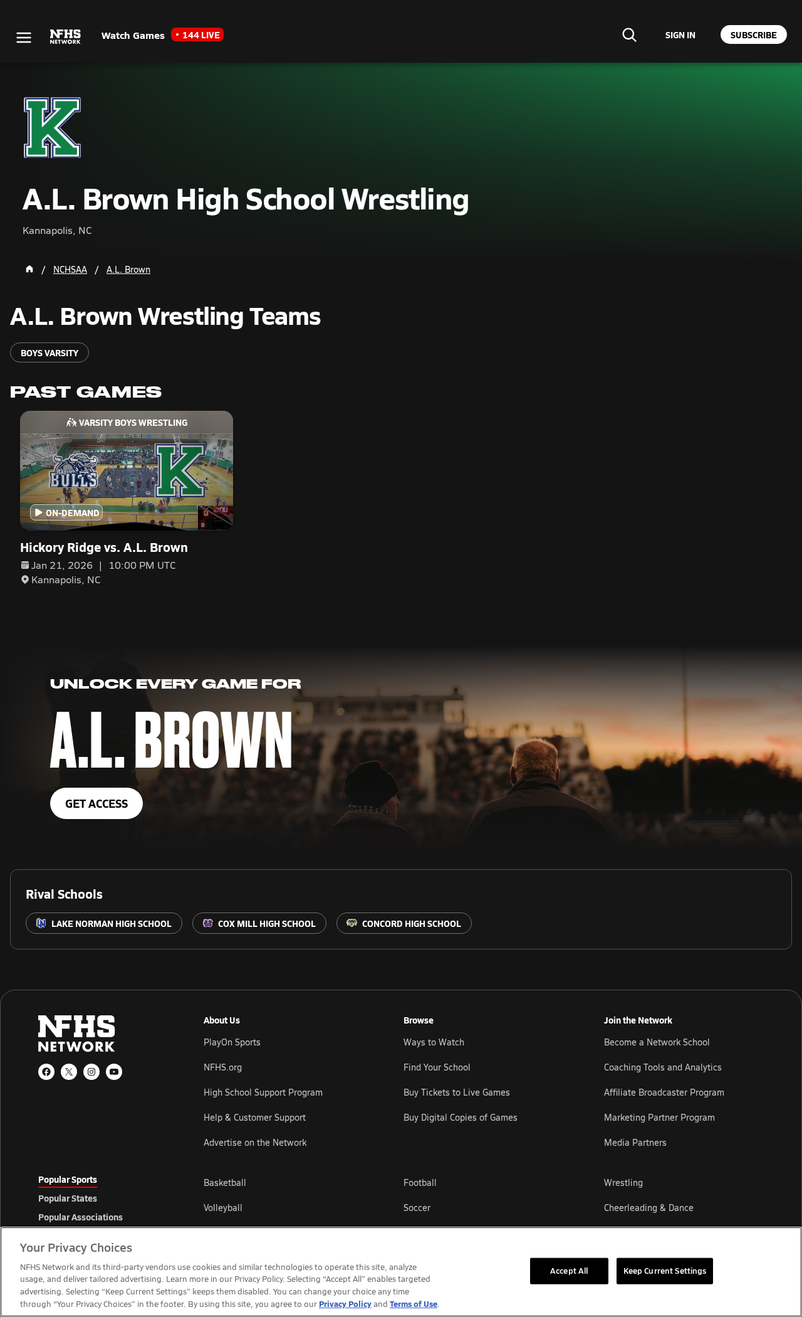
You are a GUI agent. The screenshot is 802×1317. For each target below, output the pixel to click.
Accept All (569, 1270)
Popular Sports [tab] (67, 1179)
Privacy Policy (345, 1303)
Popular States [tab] (67, 1197)
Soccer (417, 1208)
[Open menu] (24, 37)
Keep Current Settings (665, 1270)
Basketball (225, 1182)
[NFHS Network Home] (65, 37)
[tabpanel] (484, 1207)
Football (420, 1182)
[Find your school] (629, 34)
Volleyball (223, 1208)
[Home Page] (29, 269)
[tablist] (101, 1198)
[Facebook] (46, 1072)
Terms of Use (413, 1303)
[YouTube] (114, 1072)
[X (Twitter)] (69, 1072)
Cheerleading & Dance (649, 1208)
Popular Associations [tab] (80, 1216)
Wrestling (623, 1182)
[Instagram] (91, 1072)
